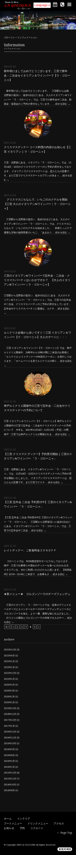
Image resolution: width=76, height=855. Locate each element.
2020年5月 (9, 684)
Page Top (66, 832)
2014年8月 (9, 790)
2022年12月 (10, 673)
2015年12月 (10, 772)
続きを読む (62, 103)
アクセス (59, 823)
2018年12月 (10, 714)
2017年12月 (10, 720)
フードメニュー (13, 823)
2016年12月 (10, 731)
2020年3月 (9, 690)
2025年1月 (9, 661)
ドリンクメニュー (37, 823)
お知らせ (9, 828)
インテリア (23, 818)
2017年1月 (9, 726)
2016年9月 (9, 749)
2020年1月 (9, 702)
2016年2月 (9, 761)
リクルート (36, 828)
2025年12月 (10, 649)
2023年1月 (9, 667)
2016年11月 (10, 737)
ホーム (8, 818)
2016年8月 (9, 755)
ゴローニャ (9, 37)
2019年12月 (10, 708)
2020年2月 (9, 696)
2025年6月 (9, 655)
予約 (22, 828)
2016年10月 (10, 743)
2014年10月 (10, 784)
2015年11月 (10, 778)
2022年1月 (9, 679)
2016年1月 (9, 767)
